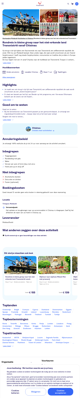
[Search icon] (68, 4)
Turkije (57, 314)
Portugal (18, 314)
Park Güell (56, 340)
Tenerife (13, 324)
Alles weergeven (8, 77)
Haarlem (38, 328)
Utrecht (17, 328)
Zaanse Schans (8, 342)
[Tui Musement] (40, 4)
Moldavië (14, 38)
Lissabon (59, 324)
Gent (68, 326)
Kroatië (25, 312)
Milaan (26, 326)
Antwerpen (58, 326)
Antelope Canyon (62, 342)
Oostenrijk (6, 310)
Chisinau (36, 128)
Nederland (66, 312)
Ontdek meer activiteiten (42, 130)
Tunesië (48, 314)
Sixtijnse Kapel (28, 338)
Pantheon (21, 342)
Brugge (35, 326)
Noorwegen (6, 314)
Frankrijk (14, 312)
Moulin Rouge (26, 340)
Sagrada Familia (52, 338)
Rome (4, 324)
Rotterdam (46, 326)
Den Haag (6, 328)
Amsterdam (7, 326)
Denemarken (57, 310)
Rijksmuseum (67, 338)
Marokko (55, 312)
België (16, 310)
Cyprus (35, 310)
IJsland (33, 312)
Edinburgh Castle (42, 340)
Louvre (40, 338)
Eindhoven (27, 328)
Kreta (34, 324)
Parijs (41, 324)
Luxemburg (44, 312)
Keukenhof (6, 338)
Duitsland (45, 310)
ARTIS (16, 338)
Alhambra (48, 342)
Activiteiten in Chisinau (25, 38)
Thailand (38, 314)
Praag (69, 324)
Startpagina (6, 38)
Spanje (5, 312)
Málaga (18, 326)
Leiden (47, 328)
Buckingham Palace (10, 340)
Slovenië (28, 314)
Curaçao (25, 310)
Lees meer (7, 63)
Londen (50, 324)
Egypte (68, 310)
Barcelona (24, 324)
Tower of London (34, 342)
